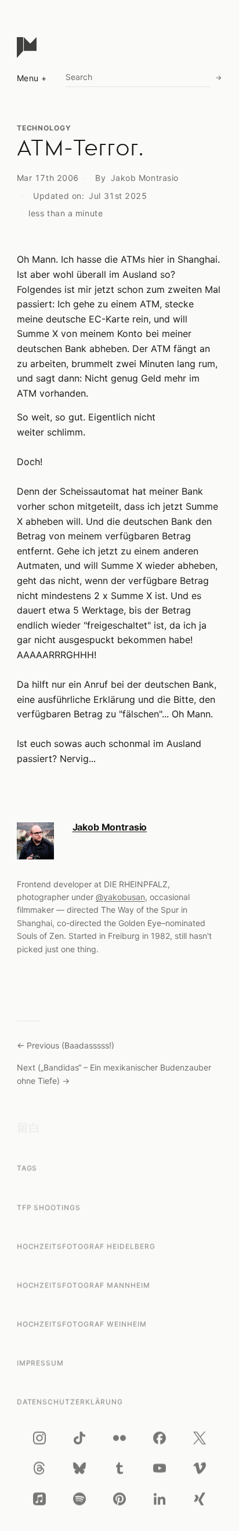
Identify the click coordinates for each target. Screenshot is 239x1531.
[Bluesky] (79, 1468)
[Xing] (199, 1499)
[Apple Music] (39, 1499)
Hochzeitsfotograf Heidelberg (86, 1246)
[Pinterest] (119, 1499)
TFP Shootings (49, 1207)
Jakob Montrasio (145, 178)
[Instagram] (39, 1437)
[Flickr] (119, 1437)
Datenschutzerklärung (70, 1402)
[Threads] (39, 1468)
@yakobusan (120, 897)
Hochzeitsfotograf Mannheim (83, 1285)
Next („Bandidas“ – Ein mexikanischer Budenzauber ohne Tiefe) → (114, 1073)
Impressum (40, 1363)
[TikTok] (79, 1437)
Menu (28, 78)
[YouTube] (159, 1468)
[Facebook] (159, 1437)
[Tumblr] (119, 1468)
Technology (44, 128)
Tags (27, 1168)
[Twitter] (199, 1437)
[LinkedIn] (159, 1499)
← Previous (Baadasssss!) (65, 1045)
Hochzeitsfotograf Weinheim (82, 1324)
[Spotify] (79, 1499)
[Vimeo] (199, 1468)
